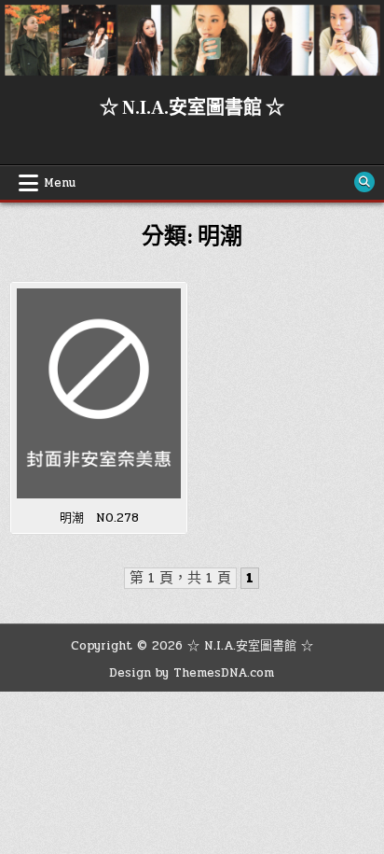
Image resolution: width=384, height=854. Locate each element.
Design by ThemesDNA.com (191, 673)
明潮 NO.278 (99, 518)
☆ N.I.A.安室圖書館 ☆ (192, 108)
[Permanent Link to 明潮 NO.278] (99, 393)
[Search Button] (364, 182)
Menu (59, 183)
